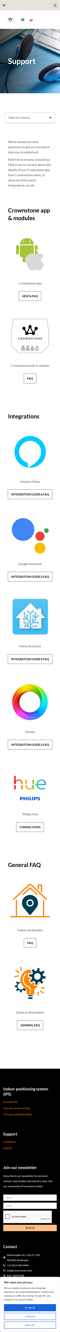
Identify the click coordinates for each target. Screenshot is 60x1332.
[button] (55, 5)
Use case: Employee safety (17, 1114)
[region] (30, 1304)
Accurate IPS (10, 1101)
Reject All (30, 1325)
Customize (30, 1316)
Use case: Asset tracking (16, 1108)
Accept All (30, 1307)
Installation (9, 1141)
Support (7, 1147)
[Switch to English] (31, 20)
